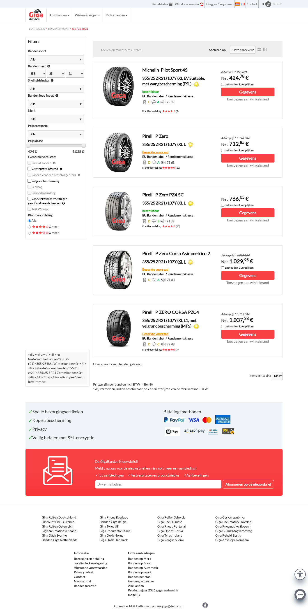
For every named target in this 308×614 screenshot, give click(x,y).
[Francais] (243, 4)
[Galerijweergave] (265, 49)
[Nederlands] (237, 4)
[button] (300, 573)
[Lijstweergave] (259, 49)
